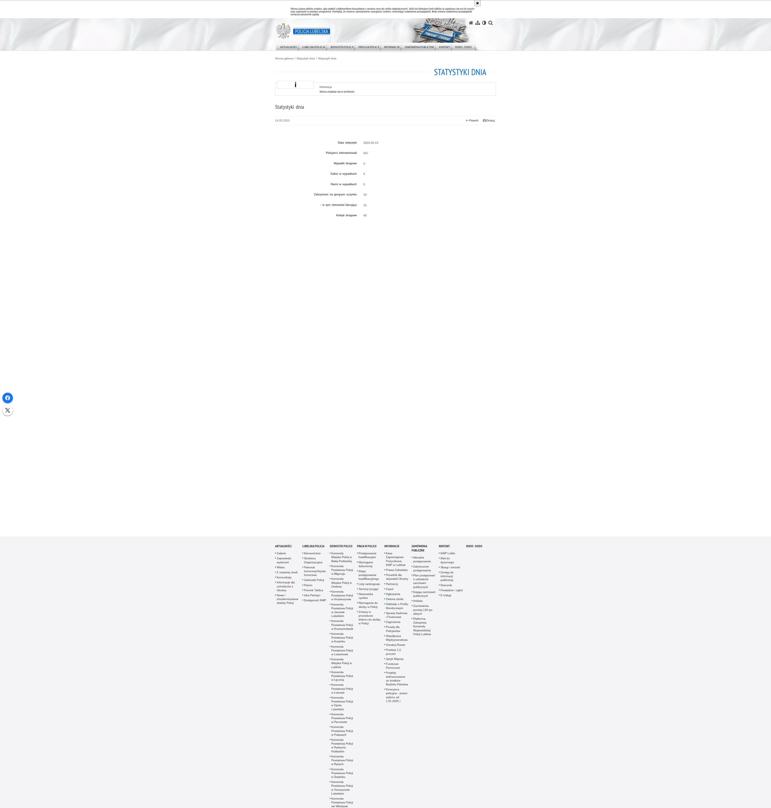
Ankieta (418, 605)
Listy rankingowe (369, 588)
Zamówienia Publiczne (419, 553)
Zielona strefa (394, 604)
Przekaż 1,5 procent (393, 656)
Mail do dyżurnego (447, 565)
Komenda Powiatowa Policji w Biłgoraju (342, 575)
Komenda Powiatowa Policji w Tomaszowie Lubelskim (342, 792)
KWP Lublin (448, 558)
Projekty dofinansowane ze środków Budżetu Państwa (397, 683)
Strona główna (284, 58)
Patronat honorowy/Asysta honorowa (315, 576)
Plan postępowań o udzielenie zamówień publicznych (424, 586)
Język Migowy (395, 663)
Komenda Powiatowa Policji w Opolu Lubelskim (342, 708)
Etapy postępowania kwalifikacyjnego (369, 580)
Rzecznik (446, 590)
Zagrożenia (393, 627)
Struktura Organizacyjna (313, 565)
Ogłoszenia (393, 599)
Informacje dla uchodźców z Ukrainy (286, 591)
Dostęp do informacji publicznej (447, 581)
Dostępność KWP (315, 605)
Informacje (391, 551)
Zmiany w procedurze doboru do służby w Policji (369, 622)
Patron (308, 590)
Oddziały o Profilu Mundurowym (397, 610)
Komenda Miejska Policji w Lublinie (341, 668)
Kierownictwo (312, 558)
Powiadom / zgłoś (452, 595)
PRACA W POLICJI (366, 551)
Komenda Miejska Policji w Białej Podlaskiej (341, 562)
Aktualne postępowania (422, 564)
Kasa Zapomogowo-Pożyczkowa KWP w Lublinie (396, 564)
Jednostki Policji (314, 585)
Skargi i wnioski (450, 572)
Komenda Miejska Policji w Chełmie (341, 587)
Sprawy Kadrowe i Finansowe (396, 620)
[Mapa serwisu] (477, 22)
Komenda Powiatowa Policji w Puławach (342, 735)
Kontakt (444, 551)
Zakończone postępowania (422, 573)
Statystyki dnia (306, 58)
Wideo (281, 572)
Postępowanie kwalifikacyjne (367, 560)
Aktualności (283, 551)
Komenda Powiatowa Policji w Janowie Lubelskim (342, 615)
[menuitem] (288, 46)
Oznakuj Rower (395, 649)
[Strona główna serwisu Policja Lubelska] (471, 22)
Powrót (473, 120)
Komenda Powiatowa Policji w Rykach (342, 765)
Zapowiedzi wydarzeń (284, 565)
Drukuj (490, 120)
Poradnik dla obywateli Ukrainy (397, 581)
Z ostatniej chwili (287, 577)
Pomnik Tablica (313, 595)
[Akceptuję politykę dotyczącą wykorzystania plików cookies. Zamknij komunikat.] (477, 3)
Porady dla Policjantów (393, 633)
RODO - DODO (474, 551)
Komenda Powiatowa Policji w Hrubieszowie (342, 600)
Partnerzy (392, 588)
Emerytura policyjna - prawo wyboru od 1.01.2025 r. (396, 700)
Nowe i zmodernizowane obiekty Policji (287, 604)
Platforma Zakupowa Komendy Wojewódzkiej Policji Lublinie (422, 631)
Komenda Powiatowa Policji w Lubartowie (342, 655)
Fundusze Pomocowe (393, 670)
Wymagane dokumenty (366, 569)
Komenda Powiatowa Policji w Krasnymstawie (342, 629)
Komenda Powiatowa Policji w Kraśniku (342, 642)
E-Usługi (446, 600)
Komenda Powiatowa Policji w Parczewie (342, 723)
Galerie (281, 558)
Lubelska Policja (313, 551)
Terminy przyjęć (368, 594)
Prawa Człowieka (397, 575)
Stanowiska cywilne (366, 600)
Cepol (389, 594)
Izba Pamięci (312, 600)
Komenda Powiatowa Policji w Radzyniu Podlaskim (342, 750)
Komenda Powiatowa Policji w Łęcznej (342, 681)
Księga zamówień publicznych (424, 598)
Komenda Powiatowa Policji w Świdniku (342, 777)
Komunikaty (284, 582)
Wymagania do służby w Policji (368, 609)
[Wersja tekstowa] (484, 22)
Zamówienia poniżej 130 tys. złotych (423, 614)
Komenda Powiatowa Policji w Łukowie (342, 693)
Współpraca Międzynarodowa (397, 642)
